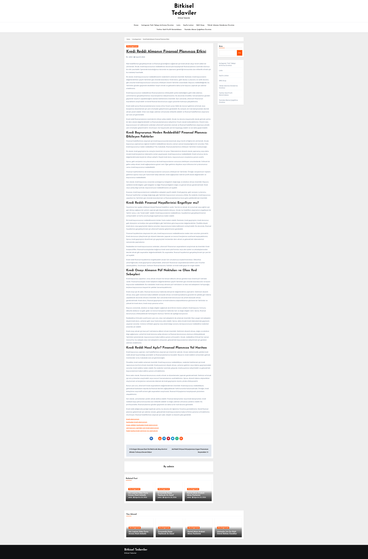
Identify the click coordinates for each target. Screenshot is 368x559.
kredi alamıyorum (132, 419)
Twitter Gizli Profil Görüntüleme (169, 29)
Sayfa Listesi (188, 25)
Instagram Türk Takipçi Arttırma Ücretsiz (157, 25)
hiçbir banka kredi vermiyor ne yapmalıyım (142, 431)
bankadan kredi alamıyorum (136, 422)
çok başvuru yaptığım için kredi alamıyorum (142, 428)
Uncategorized (132, 46)
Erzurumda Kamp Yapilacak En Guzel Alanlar (166, 495)
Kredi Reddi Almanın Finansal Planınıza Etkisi (166, 52)
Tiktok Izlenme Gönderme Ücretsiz (220, 25)
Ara (221, 46)
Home (136, 25)
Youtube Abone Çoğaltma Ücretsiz (197, 29)
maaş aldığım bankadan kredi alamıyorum (142, 425)
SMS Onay (200, 25)
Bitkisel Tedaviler (135, 549)
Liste (178, 25)
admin (131, 57)
